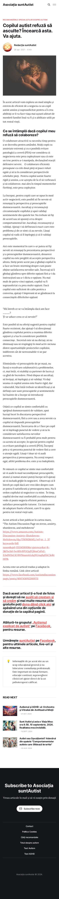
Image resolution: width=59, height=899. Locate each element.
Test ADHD (29, 854)
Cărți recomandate (29, 837)
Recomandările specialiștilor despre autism (25, 20)
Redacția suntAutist (25, 45)
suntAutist (27, 640)
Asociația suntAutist (18, 4)
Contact (29, 826)
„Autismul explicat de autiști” (25, 624)
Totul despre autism (29, 842)
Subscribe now (32, 808)
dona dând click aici (36, 604)
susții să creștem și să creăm (28, 599)
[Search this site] (49, 4)
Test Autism (29, 848)
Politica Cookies (29, 831)
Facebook (43, 626)
